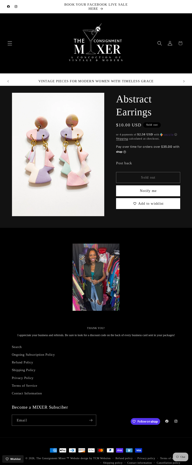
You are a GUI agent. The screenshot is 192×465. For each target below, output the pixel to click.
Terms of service (170, 458)
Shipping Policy (24, 370)
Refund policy (124, 458)
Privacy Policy (23, 378)
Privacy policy (146, 458)
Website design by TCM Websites (90, 458)
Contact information (139, 462)
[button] (10, 43)
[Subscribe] (91, 420)
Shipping (122, 138)
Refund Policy (22, 362)
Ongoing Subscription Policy (33, 354)
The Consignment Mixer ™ (52, 458)
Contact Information (27, 393)
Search (17, 347)
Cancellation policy (168, 462)
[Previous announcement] (8, 81)
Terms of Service (24, 385)
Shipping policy (112, 462)
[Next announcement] (184, 81)
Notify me (148, 191)
